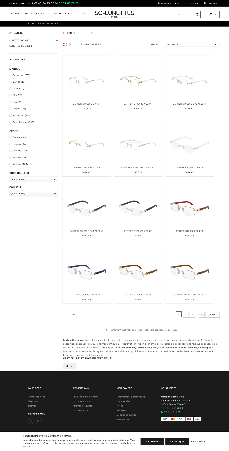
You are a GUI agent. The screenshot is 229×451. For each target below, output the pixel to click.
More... (70, 366)
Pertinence (172, 44)
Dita (17, 95)
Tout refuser (152, 441)
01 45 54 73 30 (44, 3)
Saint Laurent (23, 122)
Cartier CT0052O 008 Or (138, 294)
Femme (20, 137)
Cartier (19, 82)
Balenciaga (21, 75)
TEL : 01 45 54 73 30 (172, 408)
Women (19, 157)
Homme (21, 144)
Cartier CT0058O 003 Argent (189, 104)
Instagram (39, 421)
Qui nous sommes (81, 401)
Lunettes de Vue (19, 40)
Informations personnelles (131, 396)
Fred (17, 102)
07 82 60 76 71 (68, 3)
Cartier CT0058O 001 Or (86, 104)
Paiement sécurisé (82, 405)
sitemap (32, 405)
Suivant (211, 315)
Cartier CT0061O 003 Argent (138, 167)
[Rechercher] (197, 14)
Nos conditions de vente (85, 396)
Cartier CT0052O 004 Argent (86, 231)
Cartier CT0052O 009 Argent (189, 294)
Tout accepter (177, 441)
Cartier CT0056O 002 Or (189, 167)
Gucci (19, 108)
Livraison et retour (82, 410)
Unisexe (20, 150)
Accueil (16, 32)
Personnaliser (198, 441)
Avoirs (120, 405)
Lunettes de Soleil (20, 46)
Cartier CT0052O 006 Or (189, 231)
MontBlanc (21, 115)
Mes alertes (123, 419)
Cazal (18, 88)
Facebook (31, 421)
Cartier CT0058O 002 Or (138, 104)
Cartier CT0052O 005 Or (138, 231)
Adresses (121, 410)
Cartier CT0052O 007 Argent (86, 294)
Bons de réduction (127, 415)
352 (201, 315)
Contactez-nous (36, 396)
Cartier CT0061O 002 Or (86, 167)
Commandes (123, 401)
